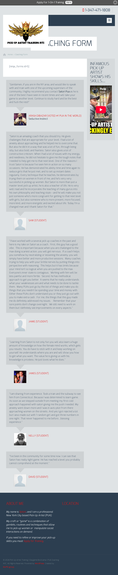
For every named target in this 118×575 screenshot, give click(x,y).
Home (10, 54)
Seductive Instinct (38, 119)
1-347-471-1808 (97, 10)
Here (68, 2)
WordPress (39, 563)
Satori (22, 512)
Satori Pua (64, 91)
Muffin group (8, 567)
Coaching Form (21, 54)
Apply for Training (33, 541)
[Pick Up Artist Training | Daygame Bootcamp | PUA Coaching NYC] (25, 31)
